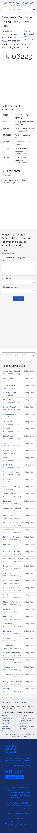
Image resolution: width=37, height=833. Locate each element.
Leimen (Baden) (9, 407)
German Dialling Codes (18, 2)
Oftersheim (7, 623)
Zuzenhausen (8, 421)
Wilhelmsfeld (8, 530)
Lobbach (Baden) (10, 465)
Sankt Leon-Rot (9, 660)
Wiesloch (6, 457)
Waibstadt (7, 544)
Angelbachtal (8, 609)
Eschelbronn (8, 436)
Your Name (6, 278)
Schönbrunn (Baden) (11, 551)
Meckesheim (8, 400)
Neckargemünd (9, 392)
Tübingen (23, 729)
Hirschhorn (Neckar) (11, 580)
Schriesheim (8, 631)
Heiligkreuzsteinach (11, 587)
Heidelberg (7, 479)
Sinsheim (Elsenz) (10, 573)
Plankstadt (7, 616)
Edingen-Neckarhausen (12, 681)
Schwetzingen (8, 645)
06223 (4, 40)
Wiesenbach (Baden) (11, 371)
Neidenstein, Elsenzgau (12, 486)
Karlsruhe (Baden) (7, 718)
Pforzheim (23, 723)
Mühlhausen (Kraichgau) (13, 522)
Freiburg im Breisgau (27, 718)
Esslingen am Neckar (27, 726)
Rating (4, 250)
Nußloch (6, 428)
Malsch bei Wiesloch (11, 602)
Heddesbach (8, 595)
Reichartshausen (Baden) (13, 559)
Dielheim (6, 450)
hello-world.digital (14, 777)
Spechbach (7, 443)
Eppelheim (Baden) (11, 537)
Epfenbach (7, 501)
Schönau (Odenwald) (11, 472)
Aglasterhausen (9, 667)
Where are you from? (10, 287)
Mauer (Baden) (9, 378)
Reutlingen (5, 726)
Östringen (7, 638)
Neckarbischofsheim (11, 652)
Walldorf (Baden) (10, 515)
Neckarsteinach (9, 414)
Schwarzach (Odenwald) (13, 674)
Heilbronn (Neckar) (26, 721)
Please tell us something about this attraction (16, 258)
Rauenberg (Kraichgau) (12, 508)
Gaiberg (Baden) (9, 385)
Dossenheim (8, 566)
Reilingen (7, 689)
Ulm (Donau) (6, 723)
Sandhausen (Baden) (11, 494)
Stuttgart (4, 715)
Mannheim (23, 715)
